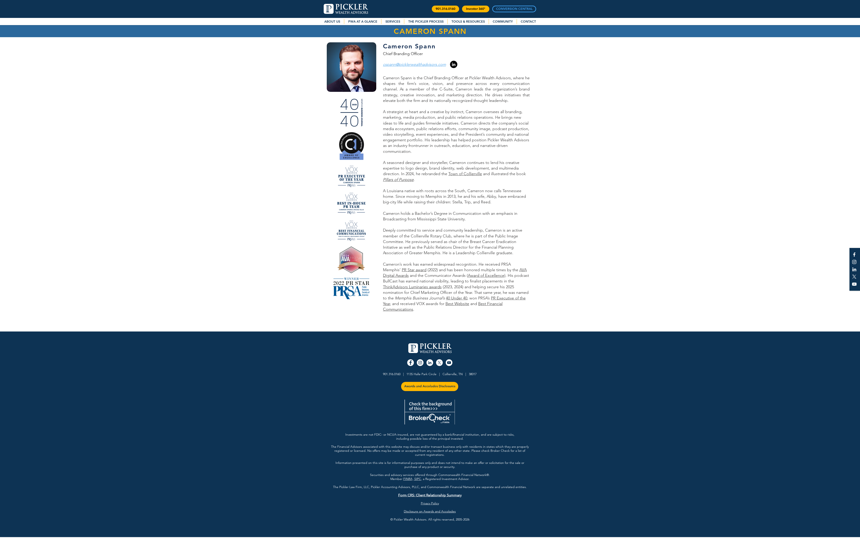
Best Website (457, 303)
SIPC (417, 479)
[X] (854, 277)
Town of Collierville (465, 173)
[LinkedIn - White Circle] (429, 362)
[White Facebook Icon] (854, 254)
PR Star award (414, 269)
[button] (445, 9)
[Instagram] (854, 262)
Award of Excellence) (486, 275)
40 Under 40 (456, 298)
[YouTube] (854, 284)
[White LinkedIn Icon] (854, 269)
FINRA (408, 479)
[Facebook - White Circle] (410, 362)
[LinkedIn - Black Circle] (453, 64)
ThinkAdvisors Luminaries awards (412, 286)
